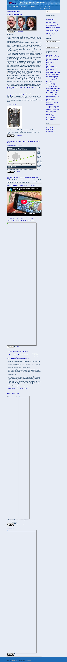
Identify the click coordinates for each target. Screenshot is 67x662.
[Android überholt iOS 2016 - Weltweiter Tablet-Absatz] (21, 223)
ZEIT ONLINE (27, 87)
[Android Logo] (21, 531)
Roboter (48, 99)
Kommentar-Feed (50, 129)
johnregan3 (28, 660)
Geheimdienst (55, 72)
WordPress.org (49, 131)
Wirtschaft (49, 117)
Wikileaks (54, 116)
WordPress (14, 660)
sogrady (18, 653)
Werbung (52, 114)
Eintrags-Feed (49, 127)
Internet (54, 80)
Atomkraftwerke (52, 55)
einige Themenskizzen (45, 8)
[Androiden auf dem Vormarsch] (21, 167)
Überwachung (51, 119)
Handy (47, 80)
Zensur (53, 117)
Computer (48, 59)
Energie (55, 70)
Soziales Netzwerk (51, 106)
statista (18, 346)
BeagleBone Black (11, 104)
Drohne (52, 69)
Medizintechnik (49, 84)
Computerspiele (55, 59)
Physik (51, 94)
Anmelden (48, 125)
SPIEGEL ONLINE (11, 87)
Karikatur (49, 82)
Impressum (15, 6)
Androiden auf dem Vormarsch (14, 145)
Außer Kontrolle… (24, 6)
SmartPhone (48, 102)
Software (54, 104)
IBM (50, 80)
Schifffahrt (53, 99)
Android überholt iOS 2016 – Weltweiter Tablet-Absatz (20, 220)
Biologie (55, 56)
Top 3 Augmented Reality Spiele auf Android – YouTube (21, 185)
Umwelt (47, 107)
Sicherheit (48, 100)
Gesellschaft (55, 76)
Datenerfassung (50, 61)
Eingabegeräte (49, 70)
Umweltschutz (49, 109)
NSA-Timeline (51, 92)
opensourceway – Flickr (13, 393)
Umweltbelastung (53, 107)
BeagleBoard (19, 135)
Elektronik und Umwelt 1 (45, 6)
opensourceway (20, 523)
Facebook (48, 72)
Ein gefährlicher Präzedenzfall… (15, 14)
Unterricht (54, 109)
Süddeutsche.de (10, 88)
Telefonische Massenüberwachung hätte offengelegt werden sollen (52, 30)
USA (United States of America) (52, 111)
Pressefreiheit (49, 96)
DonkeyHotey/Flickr (21, 31)
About (10, 6)
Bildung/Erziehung (49, 56)
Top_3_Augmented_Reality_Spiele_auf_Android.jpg (20, 218)
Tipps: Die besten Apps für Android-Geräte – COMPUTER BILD (23, 354)
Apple (47, 55)
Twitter (58, 106)
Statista (18, 171)
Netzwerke (53, 86)
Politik (54, 95)
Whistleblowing (49, 115)
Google (56, 78)
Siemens (53, 100)
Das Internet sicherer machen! (53, 27)
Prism (53, 96)
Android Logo (10, 528)
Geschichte (49, 74)
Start (57, 658)
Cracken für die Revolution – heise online (18, 351)
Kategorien (33, 6)
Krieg (54, 83)
